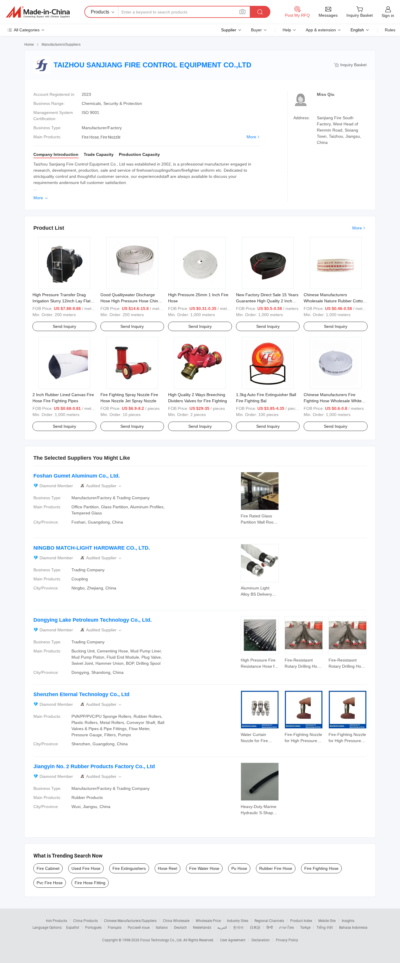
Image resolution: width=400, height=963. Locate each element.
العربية (222, 927)
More (251, 136)
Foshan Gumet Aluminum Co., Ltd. (76, 476)
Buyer (256, 30)
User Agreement (232, 940)
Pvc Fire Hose (50, 882)
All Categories (27, 30)
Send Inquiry (64, 326)
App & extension (321, 30)
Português (93, 927)
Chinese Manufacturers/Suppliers (130, 920)
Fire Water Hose (204, 868)
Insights (348, 920)
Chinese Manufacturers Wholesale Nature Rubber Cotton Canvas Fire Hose (334, 300)
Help (287, 30)
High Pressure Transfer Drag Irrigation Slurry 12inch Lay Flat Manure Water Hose (61, 300)
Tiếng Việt (325, 927)
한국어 (238, 927)
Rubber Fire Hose (275, 868)
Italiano (162, 927)
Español (72, 927)
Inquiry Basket (350, 64)
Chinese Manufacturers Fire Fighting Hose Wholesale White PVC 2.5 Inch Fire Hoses (333, 400)
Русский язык (139, 927)
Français (115, 927)
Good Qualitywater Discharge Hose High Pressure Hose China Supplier (130, 300)
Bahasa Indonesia (353, 927)
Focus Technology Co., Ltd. (161, 940)
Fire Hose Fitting (90, 882)
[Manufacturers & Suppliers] (38, 12)
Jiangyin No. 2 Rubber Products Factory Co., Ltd (94, 766)
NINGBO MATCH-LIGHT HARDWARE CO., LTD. (91, 548)
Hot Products (56, 920)
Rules (390, 30)
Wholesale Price (208, 920)
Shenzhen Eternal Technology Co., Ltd (81, 694)
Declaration (261, 940)
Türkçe (305, 927)
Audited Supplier (104, 485)
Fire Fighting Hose (321, 868)
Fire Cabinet (48, 868)
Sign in (388, 15)
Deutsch (180, 927)
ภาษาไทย (286, 927)
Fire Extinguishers (129, 868)
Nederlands (202, 927)
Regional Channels (269, 920)
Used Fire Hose (85, 868)
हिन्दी (269, 927)
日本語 (255, 927)
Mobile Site (327, 920)
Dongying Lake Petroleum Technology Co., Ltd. (92, 620)
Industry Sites (237, 920)
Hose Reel (167, 868)
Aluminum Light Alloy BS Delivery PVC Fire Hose (256, 594)
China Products (85, 920)
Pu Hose (239, 868)
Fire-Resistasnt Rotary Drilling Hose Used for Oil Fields (303, 666)
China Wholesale (176, 920)
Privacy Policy (287, 940)
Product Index (301, 920)
